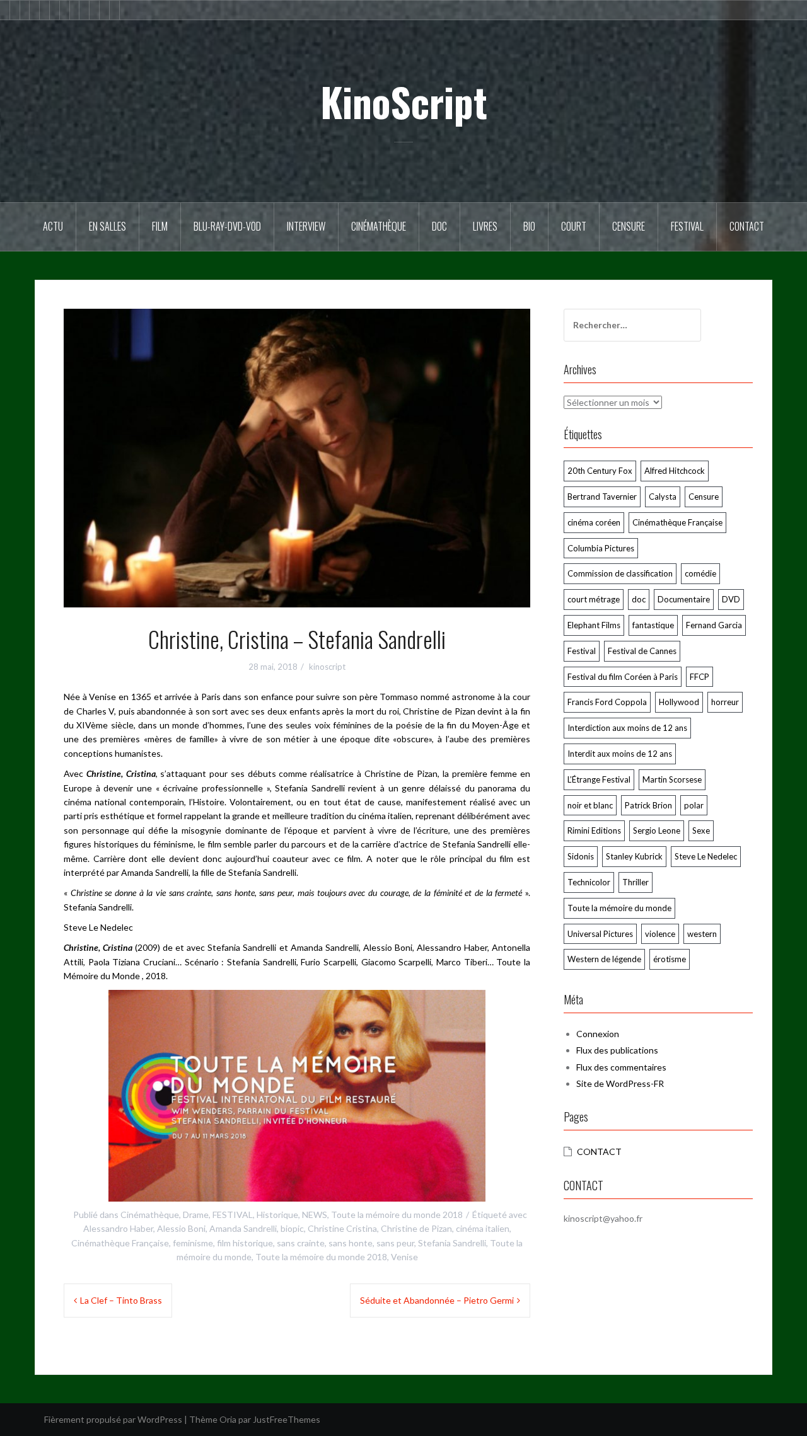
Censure (628, 226)
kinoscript (327, 667)
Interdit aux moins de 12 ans (619, 754)
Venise (404, 1256)
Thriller (635, 882)
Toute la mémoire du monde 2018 (397, 1214)
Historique (277, 1214)
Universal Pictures (600, 934)
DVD (731, 599)
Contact (746, 226)
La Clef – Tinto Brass (121, 1300)
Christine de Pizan (416, 1228)
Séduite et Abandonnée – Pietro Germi (437, 1300)
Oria (227, 1419)
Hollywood (679, 702)
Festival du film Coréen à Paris (622, 677)
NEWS (314, 1214)
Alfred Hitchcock (674, 471)
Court (573, 226)
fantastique (653, 625)
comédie (700, 573)
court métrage (593, 599)
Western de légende (604, 959)
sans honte (350, 1243)
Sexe (701, 830)
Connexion (597, 1033)
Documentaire (684, 599)
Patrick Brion (648, 805)
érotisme (669, 959)
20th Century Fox (599, 471)
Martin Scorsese (672, 779)
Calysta (662, 496)
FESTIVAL (232, 1214)
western (702, 934)
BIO (529, 226)
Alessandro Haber (118, 1228)
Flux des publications (617, 1050)
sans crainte (301, 1243)
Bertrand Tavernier (602, 496)
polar (694, 805)
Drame (196, 1214)
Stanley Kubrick (634, 856)
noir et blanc (590, 805)
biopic (292, 1228)
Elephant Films (593, 625)
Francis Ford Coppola (607, 702)
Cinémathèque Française (120, 1243)
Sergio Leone (656, 830)
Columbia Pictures (600, 548)
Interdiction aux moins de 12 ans (627, 728)
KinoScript (403, 101)
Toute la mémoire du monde (619, 908)
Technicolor (588, 882)
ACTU (53, 226)
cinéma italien (482, 1228)
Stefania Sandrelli (452, 1243)
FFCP (699, 677)
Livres (485, 226)
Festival (687, 226)
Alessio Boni (181, 1228)
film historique (245, 1243)
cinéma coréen (593, 522)
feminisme (193, 1243)
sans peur (395, 1243)
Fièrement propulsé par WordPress (113, 1419)
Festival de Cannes (642, 651)
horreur (725, 702)
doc (639, 599)
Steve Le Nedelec (706, 856)
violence (660, 934)
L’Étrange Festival (598, 779)
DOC (439, 226)
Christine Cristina (342, 1228)
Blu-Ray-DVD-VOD (227, 226)
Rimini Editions (594, 830)
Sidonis (580, 856)
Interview (306, 226)
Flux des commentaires (621, 1067)
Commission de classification (620, 573)
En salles (107, 226)
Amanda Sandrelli (243, 1228)
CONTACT (599, 1151)
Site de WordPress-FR (620, 1083)
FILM (160, 226)
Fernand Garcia (714, 625)
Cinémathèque (378, 226)
